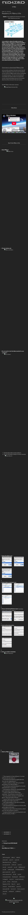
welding (11, 891)
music (11, 879)
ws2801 (17, 891)
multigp (5, 879)
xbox (4, 893)
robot (5, 886)
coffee (14, 864)
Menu (14, 6)
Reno (13, 884)
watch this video (16, 58)
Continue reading (6, 58)
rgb (18, 884)
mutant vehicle (19, 879)
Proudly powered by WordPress (8, 911)
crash (20, 864)
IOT (14, 874)
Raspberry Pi (7, 832)
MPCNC (21, 876)
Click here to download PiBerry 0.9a (13, 67)
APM (18, 857)
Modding (15, 876)
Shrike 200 (11, 886)
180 (13, 857)
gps (13, 872)
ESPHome (22, 867)
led (19, 874)
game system (6, 872)
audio (11, 860)
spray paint (6, 889)
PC (8, 881)
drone (10, 867)
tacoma (13, 889)
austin (17, 860)
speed (18, 886)
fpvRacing (11, 869)
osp (4, 881)
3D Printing (6, 857)
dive (4, 867)
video (5, 891)
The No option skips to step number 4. (12, 452)
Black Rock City (7, 862)
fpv (4, 869)
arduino (5, 860)
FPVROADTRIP (19, 869)
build (14, 862)
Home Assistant (7, 874)
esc (15, 867)
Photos (14, 881)
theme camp (20, 889)
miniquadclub (7, 876)
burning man (6, 864)
